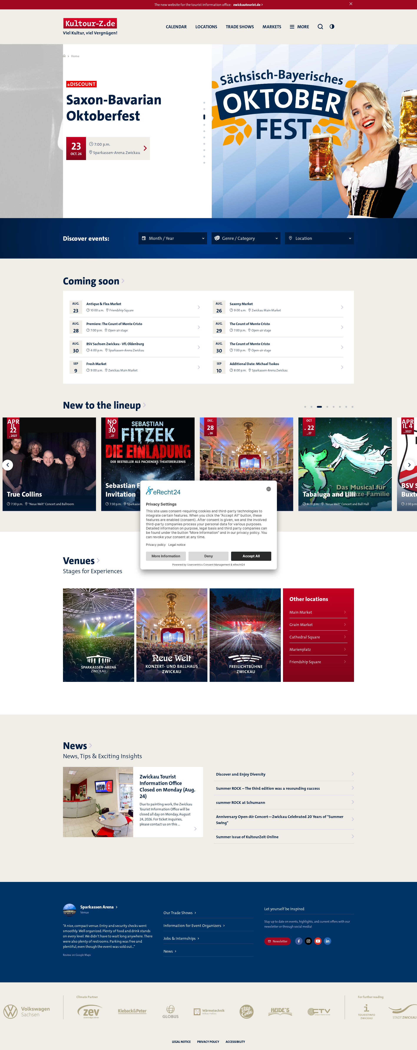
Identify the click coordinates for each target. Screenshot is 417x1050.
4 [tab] (204, 125)
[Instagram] (308, 941)
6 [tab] (204, 138)
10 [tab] (204, 163)
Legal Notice (181, 1042)
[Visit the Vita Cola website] (214, 1011)
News (75, 745)
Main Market (301, 612)
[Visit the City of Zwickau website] (370, 1011)
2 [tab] (204, 109)
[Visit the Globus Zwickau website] (138, 1011)
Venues (79, 560)
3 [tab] (204, 117)
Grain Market (301, 624)
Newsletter (280, 941)
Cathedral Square (305, 637)
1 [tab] (204, 103)
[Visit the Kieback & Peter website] (99, 1011)
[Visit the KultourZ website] (334, 1011)
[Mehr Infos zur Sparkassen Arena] (98, 635)
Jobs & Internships (180, 938)
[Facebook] (299, 941)
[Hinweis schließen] (351, 4)
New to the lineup (102, 405)
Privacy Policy (208, 1042)
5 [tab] (204, 131)
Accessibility (235, 1042)
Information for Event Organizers (192, 925)
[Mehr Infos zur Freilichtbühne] (245, 635)
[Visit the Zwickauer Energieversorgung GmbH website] (57, 1011)
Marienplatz (300, 649)
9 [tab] (204, 156)
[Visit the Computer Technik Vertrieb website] (286, 1011)
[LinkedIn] (327, 941)
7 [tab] (204, 144)
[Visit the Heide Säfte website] (248, 1011)
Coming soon (91, 281)
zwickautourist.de (246, 4)
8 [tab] (204, 150)
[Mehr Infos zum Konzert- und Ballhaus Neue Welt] (172, 635)
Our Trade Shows (178, 912)
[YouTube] (318, 941)
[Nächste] (409, 465)
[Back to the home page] (90, 26)
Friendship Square (305, 661)
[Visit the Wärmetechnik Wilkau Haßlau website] (177, 1011)
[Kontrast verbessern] (331, 26)
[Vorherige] (7, 465)
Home (75, 56)
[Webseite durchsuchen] (320, 27)
